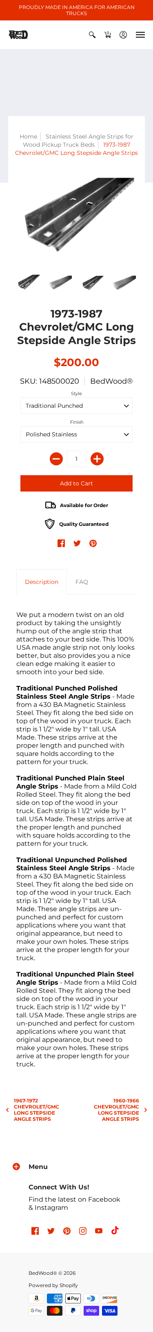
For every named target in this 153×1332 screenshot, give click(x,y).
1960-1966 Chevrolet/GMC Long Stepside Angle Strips (116, 1109)
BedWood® (111, 381)
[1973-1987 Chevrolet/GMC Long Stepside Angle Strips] (28, 283)
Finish (76, 422)
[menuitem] (92, 34)
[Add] (97, 458)
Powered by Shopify (53, 1285)
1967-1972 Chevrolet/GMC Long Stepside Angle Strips (36, 1109)
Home (28, 136)
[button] (92, 34)
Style (76, 393)
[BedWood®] (18, 34)
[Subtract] (56, 458)
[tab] (41, 581)
